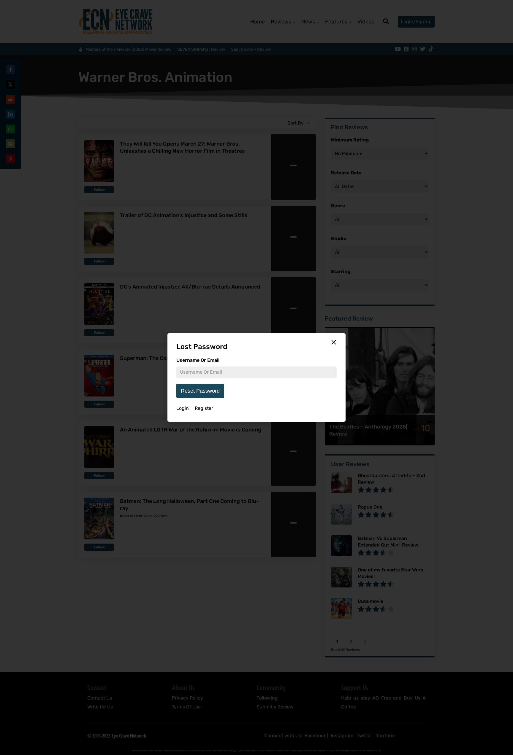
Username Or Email (197, 360)
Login (182, 408)
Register (204, 408)
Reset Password (200, 391)
